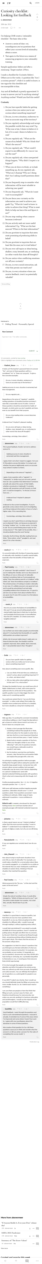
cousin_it (7, 550)
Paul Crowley (9, 567)
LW (9, 3)
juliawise (7, 819)
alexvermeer (7, 20)
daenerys (7, 912)
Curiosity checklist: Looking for (16, 13)
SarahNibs (8, 1009)
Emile (6, 655)
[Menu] (3, 3)
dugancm (7, 715)
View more (4, 1248)
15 (14, 28)
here (14, 806)
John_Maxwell (9, 854)
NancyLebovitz (9, 840)
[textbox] (20, 339)
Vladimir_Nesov (9, 365)
